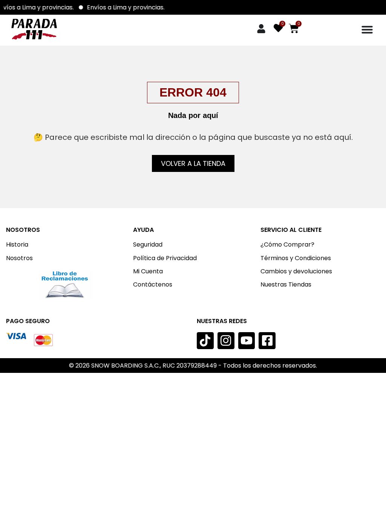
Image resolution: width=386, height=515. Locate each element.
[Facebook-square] (267, 340)
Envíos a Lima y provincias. (129, 7)
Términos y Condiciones (295, 258)
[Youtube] (246, 340)
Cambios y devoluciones (296, 271)
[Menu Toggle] (367, 29)
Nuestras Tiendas (285, 284)
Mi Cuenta (148, 271)
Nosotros (19, 258)
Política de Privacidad (165, 258)
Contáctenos (152, 284)
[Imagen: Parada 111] (34, 29)
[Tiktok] (205, 340)
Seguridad (147, 244)
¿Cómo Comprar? (287, 244)
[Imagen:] (66, 284)
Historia (17, 244)
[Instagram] (226, 340)
